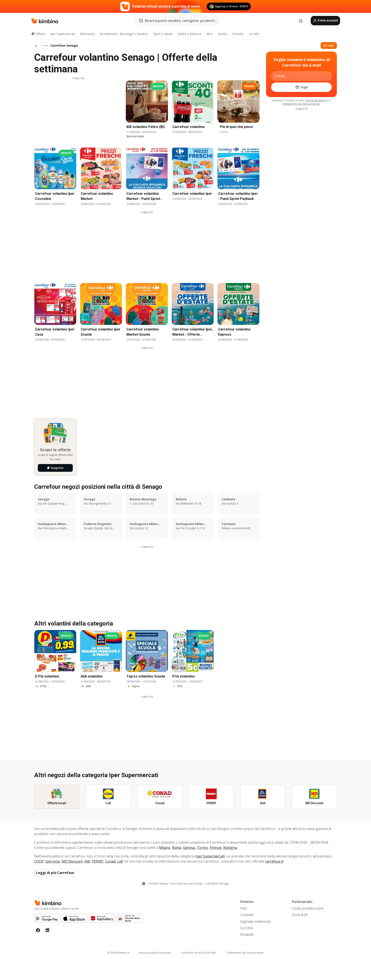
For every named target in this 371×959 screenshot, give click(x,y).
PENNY (97, 861)
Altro (209, 34)
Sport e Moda (162, 34)
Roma (176, 847)
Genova (189, 847)
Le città (254, 34)
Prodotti (237, 34)
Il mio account (327, 20)
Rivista (222, 34)
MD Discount (72, 861)
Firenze (216, 847)
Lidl (120, 861)
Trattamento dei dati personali (244, 952)
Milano (164, 847)
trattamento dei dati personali (301, 104)
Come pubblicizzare (307, 908)
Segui (330, 45)
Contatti (246, 914)
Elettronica (87, 34)
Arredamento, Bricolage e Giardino (124, 34)
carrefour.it (274, 861)
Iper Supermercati (62, 34)
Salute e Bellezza (189, 34)
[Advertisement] (78, 110)
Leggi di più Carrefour (55, 872)
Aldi (87, 861)
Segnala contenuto (255, 921)
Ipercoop (52, 861)
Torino (202, 847)
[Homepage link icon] (143, 883)
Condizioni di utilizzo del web (198, 952)
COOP (39, 861)
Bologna (230, 847)
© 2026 (118, 952)
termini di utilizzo (316, 100)
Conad (110, 861)
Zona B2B (300, 914)
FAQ (243, 908)
